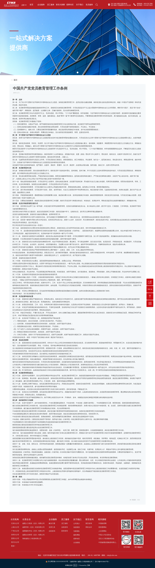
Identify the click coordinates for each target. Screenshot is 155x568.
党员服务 (89, 5)
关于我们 (79, 5)
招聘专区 (70, 5)
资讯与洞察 (60, 5)
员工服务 (50, 5)
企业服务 (41, 5)
